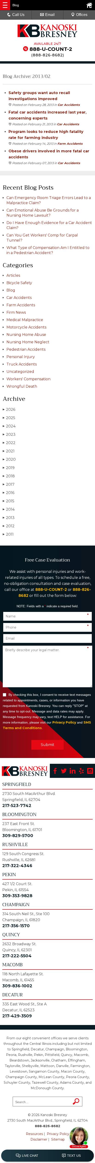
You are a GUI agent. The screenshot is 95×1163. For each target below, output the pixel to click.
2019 (9, 468)
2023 (9, 434)
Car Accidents (69, 105)
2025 (9, 418)
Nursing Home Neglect (27, 342)
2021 (9, 451)
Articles (13, 275)
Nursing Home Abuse (26, 334)
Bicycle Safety (19, 283)
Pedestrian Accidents (25, 349)
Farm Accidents (70, 143)
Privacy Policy (64, 722)
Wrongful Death (21, 386)
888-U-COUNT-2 (51, 49)
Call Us (18, 15)
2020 (9, 459)
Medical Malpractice (24, 320)
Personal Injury (20, 357)
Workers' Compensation (28, 379)
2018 (9, 476)
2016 (8, 493)
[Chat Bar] (47, 1156)
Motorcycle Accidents (26, 327)
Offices (81, 15)
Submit (47, 745)
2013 (9, 518)
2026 (9, 409)
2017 (9, 484)
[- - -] (5, 5)
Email (50, 15)
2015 (8, 501)
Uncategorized (20, 371)
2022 (9, 443)
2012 (9, 526)
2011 (8, 534)
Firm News (16, 312)
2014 (9, 509)
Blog (10, 290)
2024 (9, 426)
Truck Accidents (21, 364)
